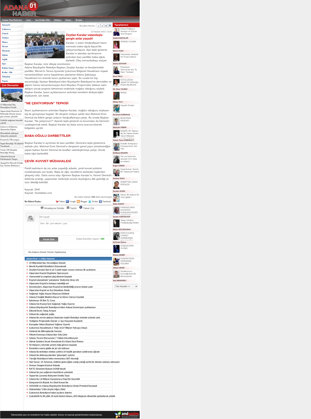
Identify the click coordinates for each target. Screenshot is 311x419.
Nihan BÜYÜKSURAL (122, 229)
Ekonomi (6, 51)
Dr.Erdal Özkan (119, 242)
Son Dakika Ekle (42, 20)
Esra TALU (117, 76)
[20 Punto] (110, 26)
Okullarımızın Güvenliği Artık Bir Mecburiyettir (128, 273)
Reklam (57, 20)
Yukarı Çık (88, 208)
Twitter (95, 201)
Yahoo (62, 201)
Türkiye (5, 38)
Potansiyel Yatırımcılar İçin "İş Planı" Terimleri (128, 69)
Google (72, 201)
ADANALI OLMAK (128, 41)
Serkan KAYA (119, 178)
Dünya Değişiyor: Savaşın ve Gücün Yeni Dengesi (128, 31)
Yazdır (73, 208)
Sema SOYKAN (119, 64)
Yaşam (5, 81)
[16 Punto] (102, 26)
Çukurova (6, 29)
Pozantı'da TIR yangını (9, 140)
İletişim (79, 20)
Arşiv (28, 20)
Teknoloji (6, 76)
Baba (57, 171)
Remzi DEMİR (119, 255)
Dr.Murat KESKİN (120, 153)
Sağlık (4, 59)
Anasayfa (6, 25)
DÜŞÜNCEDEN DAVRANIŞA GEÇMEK (127, 261)
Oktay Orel (118, 102)
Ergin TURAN (118, 166)
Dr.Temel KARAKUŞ (121, 115)
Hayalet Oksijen (127, 105)
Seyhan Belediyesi (49, 81)
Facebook (107, 201)
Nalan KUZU (118, 51)
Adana (28, 67)
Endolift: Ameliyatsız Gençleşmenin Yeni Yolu (129, 146)
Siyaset (5, 46)
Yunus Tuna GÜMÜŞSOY (123, 140)
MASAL (123, 92)
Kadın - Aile (7, 72)
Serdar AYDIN (119, 191)
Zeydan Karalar (75, 67)
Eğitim (5, 55)
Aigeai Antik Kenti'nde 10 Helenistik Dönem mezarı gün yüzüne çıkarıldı (11, 114)
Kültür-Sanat (8, 68)
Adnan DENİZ (119, 268)
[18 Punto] (106, 26)
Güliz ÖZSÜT (118, 204)
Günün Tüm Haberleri (12, 20)
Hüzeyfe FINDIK (120, 127)
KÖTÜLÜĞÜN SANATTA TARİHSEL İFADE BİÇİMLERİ (129, 82)
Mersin (39, 71)
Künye (68, 20)
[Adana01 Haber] (20, 16)
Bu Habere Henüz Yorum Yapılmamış (47, 252)
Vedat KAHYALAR (120, 38)
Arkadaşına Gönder (54, 208)
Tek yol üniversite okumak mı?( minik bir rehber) (128, 158)
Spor (4, 64)
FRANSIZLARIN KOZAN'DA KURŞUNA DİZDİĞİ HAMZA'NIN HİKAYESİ (129, 212)
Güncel (5, 33)
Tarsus (49, 71)
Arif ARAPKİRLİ (119, 280)
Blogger (83, 201)
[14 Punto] (98, 26)
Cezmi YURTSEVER (121, 217)
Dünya (5, 42)
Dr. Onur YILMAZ (120, 89)
